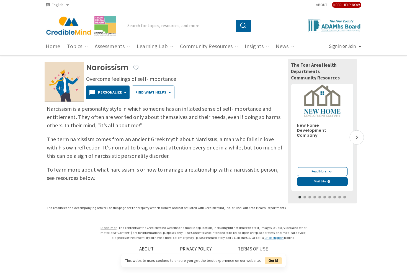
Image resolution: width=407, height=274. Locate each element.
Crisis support (274, 238)
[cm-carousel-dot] (299, 197)
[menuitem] (53, 46)
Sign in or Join (342, 46)
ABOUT (321, 4)
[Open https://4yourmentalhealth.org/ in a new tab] (105, 26)
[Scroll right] (356, 137)
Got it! (273, 261)
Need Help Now (346, 4)
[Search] (243, 26)
